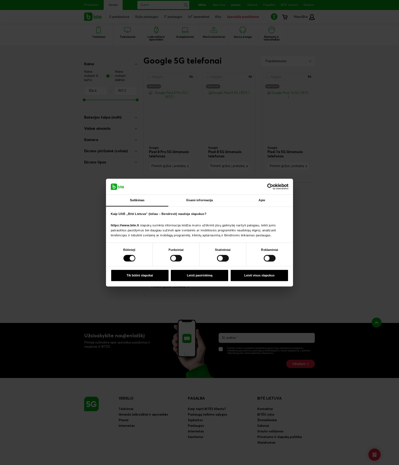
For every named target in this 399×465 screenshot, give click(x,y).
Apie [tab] (262, 200)
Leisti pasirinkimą (199, 275)
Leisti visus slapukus (259, 275)
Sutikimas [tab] (137, 200)
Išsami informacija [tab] (199, 200)
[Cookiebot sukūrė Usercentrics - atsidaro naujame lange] (270, 186)
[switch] (176, 258)
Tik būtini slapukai (140, 275)
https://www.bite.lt (125, 225)
